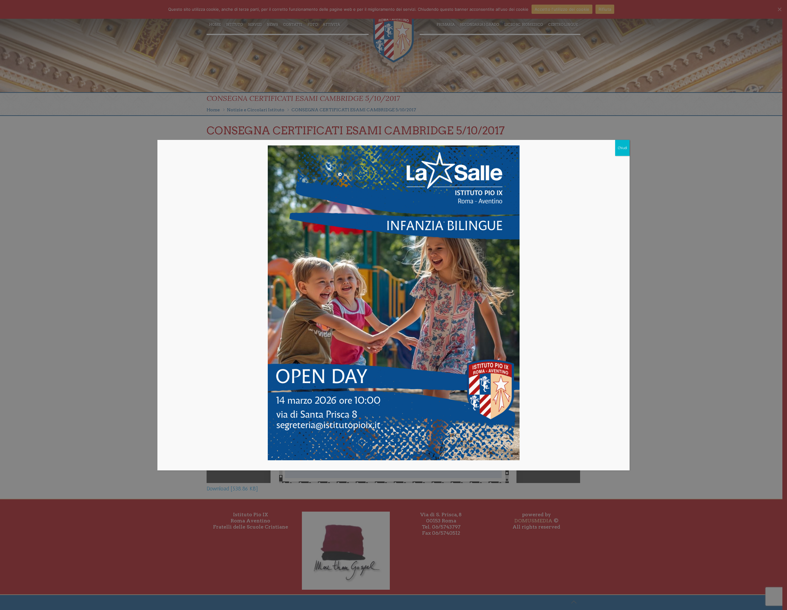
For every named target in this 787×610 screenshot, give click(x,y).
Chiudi (622, 148)
